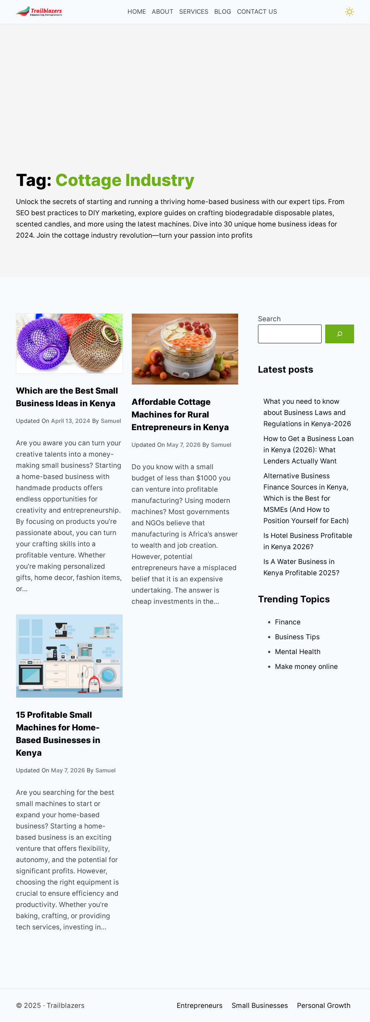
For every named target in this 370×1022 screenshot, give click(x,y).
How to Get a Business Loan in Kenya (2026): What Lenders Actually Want (308, 449)
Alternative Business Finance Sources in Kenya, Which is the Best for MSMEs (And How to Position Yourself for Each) (306, 498)
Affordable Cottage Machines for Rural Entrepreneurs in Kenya (180, 414)
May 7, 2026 (184, 444)
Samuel (111, 420)
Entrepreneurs (200, 1005)
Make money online (306, 666)
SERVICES (193, 11)
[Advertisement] (185, 114)
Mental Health (297, 652)
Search (269, 319)
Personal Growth (323, 1005)
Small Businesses (260, 1005)
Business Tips (297, 637)
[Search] (339, 334)
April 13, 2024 (70, 420)
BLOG (222, 11)
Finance (288, 622)
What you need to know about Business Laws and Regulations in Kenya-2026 (307, 412)
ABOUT (162, 11)
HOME (137, 11)
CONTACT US (257, 11)
